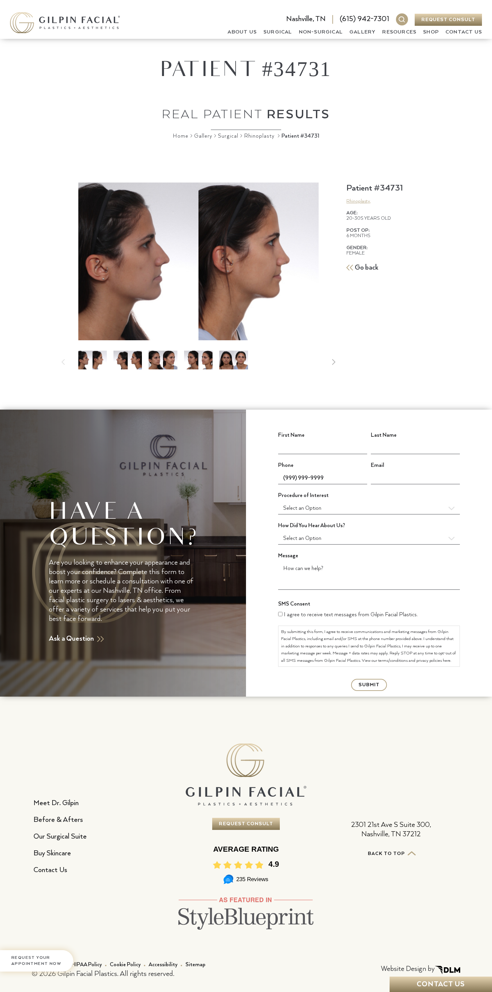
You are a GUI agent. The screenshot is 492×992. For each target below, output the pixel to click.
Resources (399, 32)
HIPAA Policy (86, 965)
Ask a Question (71, 639)
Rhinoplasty (259, 136)
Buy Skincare (52, 853)
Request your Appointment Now (36, 960)
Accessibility (163, 965)
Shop (431, 32)
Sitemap (195, 965)
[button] (333, 362)
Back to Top (387, 853)
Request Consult (448, 19)
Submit (369, 685)
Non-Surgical (321, 32)
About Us (242, 32)
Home (180, 136)
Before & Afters (58, 820)
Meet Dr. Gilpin (56, 803)
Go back (367, 268)
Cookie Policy (125, 965)
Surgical (277, 32)
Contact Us (463, 32)
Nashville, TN (306, 19)
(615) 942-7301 (364, 19)
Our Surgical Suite (60, 837)
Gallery (362, 32)
